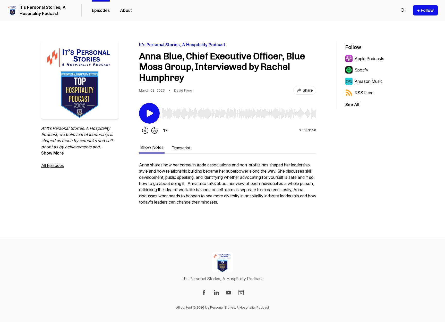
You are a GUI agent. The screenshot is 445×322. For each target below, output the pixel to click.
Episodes (101, 10)
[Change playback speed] (165, 130)
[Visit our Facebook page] (204, 292)
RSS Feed (364, 92)
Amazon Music (369, 81)
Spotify (361, 70)
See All (352, 104)
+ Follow (425, 10)
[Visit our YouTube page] (228, 292)
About (126, 10)
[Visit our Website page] (241, 292)
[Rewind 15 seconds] (145, 130)
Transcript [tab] (181, 147)
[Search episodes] (403, 10)
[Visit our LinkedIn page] (216, 292)
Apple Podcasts (369, 58)
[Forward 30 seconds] (154, 130)
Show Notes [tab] (152, 147)
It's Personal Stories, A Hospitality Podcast (43, 10)
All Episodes (52, 165)
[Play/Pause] (149, 113)
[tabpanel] (227, 186)
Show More (52, 153)
